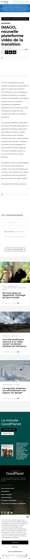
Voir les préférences (15, 551)
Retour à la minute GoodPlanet (15, 19)
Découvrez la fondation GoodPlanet (13, 503)
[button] (27, 517)
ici (26, 184)
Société (14, 336)
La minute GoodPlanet (8, 500)
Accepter (15, 542)
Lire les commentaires (15, 249)
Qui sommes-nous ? (8, 488)
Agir (4, 286)
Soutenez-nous (6, 497)
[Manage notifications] (26, 555)
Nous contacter (6, 494)
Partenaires (5, 491)
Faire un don (19, 2)
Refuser (15, 547)
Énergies (6, 336)
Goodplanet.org (9, 429)
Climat (16, 384)
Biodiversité (13, 286)
